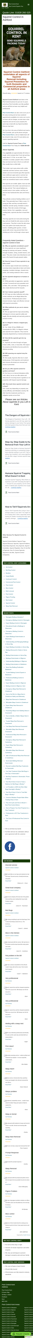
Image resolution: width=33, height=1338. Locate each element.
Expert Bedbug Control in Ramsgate (16, 623)
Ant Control (9, 567)
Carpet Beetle (10, 576)
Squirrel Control (10, 603)
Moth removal (10, 591)
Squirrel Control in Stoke (8, 1327)
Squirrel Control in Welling (8, 1332)
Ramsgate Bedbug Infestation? (15, 617)
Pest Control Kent (14, 4)
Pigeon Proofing (10, 597)
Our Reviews (8, 981)
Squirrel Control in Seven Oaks (9, 1334)
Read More (8, 881)
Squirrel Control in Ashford (12, 867)
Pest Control (9, 594)
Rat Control (9, 600)
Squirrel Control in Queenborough (10, 1325)
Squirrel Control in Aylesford (9, 1316)
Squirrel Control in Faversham (9, 1318)
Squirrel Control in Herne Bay (9, 1321)
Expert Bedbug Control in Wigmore (16, 683)
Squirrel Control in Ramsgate (9, 1323)
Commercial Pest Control (13, 582)
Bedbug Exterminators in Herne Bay (16, 655)
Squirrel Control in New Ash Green (10, 1330)
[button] (21, 1334)
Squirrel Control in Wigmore (9, 1309)
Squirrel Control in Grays (8, 1312)
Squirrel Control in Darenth (8, 1314)
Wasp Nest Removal (12, 606)
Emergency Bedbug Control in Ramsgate (18, 620)
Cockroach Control (11, 579)
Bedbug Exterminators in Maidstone (16, 664)
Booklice (8, 573)
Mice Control (9, 588)
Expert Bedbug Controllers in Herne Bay (17, 647)
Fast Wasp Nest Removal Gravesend (16, 726)
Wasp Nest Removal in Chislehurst (16, 699)
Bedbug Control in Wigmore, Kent (15, 686)
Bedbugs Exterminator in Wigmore (16, 658)
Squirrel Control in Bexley (8, 1336)
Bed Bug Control (10, 570)
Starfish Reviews (26, 1234)
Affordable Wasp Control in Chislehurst (17, 702)
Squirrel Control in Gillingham (9, 1307)
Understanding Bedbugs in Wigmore (16, 661)
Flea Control (9, 585)
